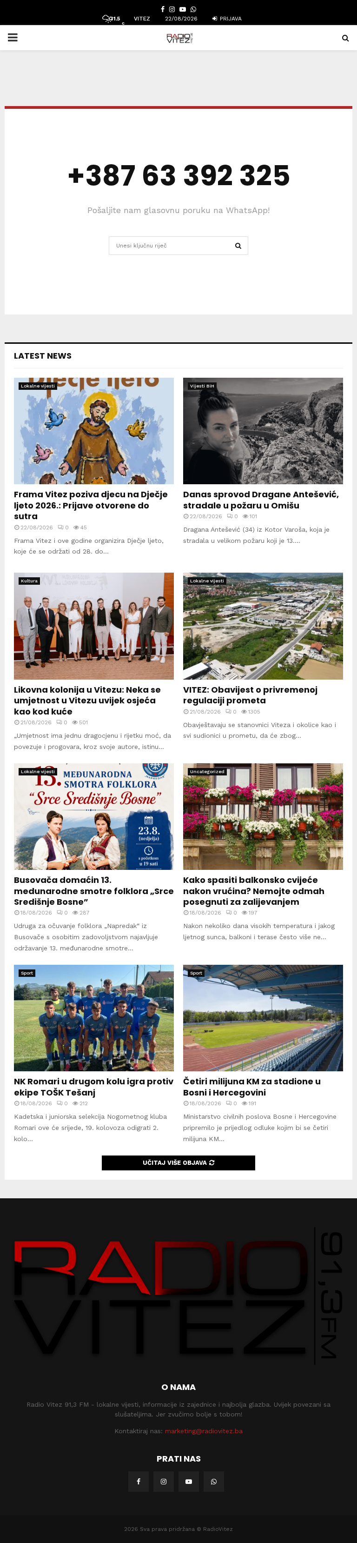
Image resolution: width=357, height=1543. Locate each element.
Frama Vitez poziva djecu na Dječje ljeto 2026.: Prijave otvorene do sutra (91, 505)
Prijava (230, 18)
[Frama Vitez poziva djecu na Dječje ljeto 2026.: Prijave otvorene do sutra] (94, 431)
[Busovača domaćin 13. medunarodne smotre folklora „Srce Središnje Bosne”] (94, 816)
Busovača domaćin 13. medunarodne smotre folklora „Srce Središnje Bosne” (94, 891)
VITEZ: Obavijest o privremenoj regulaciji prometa (250, 695)
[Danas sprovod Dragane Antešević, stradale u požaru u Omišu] (263, 431)
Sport (27, 972)
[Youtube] (188, 1481)
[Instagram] (163, 1481)
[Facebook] (138, 1481)
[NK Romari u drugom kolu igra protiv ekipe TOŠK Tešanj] (94, 1018)
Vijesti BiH (202, 385)
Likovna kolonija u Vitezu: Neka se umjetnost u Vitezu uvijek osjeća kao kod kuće (87, 700)
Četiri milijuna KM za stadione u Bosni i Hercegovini (252, 1086)
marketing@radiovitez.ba (204, 1431)
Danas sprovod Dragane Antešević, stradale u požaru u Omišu (261, 499)
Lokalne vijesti (38, 385)
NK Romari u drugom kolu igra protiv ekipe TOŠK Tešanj (93, 1086)
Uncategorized (207, 771)
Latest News (43, 355)
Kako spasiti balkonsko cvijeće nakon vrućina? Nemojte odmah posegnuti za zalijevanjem (253, 891)
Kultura (29, 580)
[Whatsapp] (214, 1481)
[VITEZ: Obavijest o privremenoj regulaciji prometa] (263, 626)
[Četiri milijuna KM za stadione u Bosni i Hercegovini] (263, 1018)
